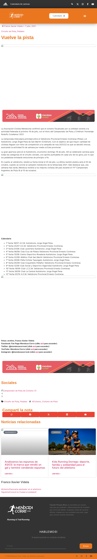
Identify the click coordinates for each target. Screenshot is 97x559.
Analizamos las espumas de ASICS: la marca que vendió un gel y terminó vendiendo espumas (25, 464)
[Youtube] (91, 556)
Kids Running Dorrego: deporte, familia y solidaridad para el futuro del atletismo (71, 464)
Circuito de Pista (8, 31)
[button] (72, 4)
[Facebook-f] (86, 556)
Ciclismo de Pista (50, 401)
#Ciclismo (36, 401)
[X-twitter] (77, 556)
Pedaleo (20, 31)
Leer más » (9, 474)
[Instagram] (82, 556)
